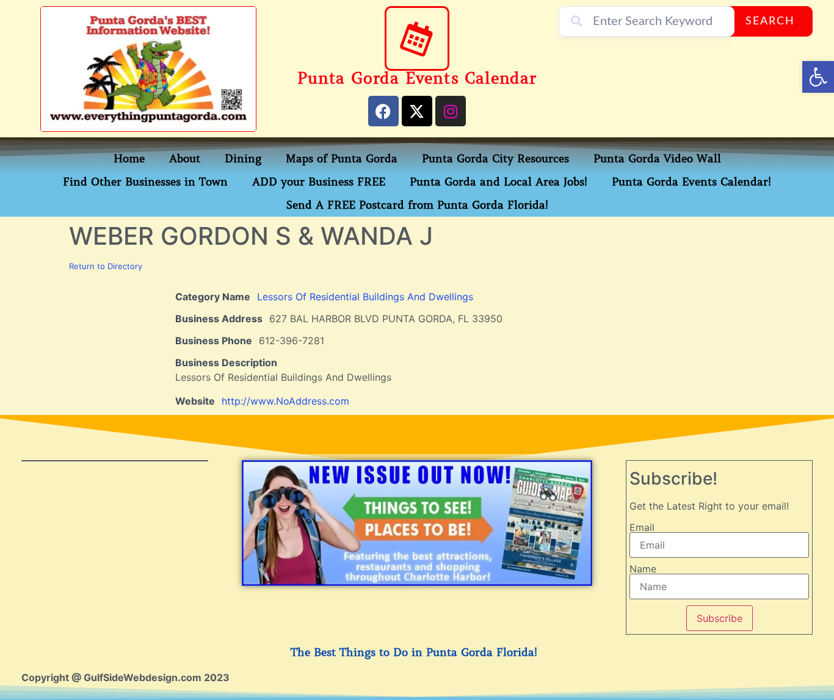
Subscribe (719, 618)
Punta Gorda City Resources (495, 158)
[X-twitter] (417, 111)
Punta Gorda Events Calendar (417, 78)
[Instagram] (450, 111)
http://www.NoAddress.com (285, 401)
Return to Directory (105, 266)
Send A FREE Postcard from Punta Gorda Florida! (417, 205)
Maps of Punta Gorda (341, 158)
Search (770, 21)
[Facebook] (383, 111)
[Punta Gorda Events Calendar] (417, 38)
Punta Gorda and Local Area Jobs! (498, 182)
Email (642, 527)
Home (129, 158)
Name (642, 569)
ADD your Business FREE (318, 182)
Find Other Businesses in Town (145, 182)
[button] (818, 77)
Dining (243, 158)
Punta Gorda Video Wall (657, 158)
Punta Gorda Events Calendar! (691, 182)
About (184, 158)
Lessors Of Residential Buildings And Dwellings (365, 296)
